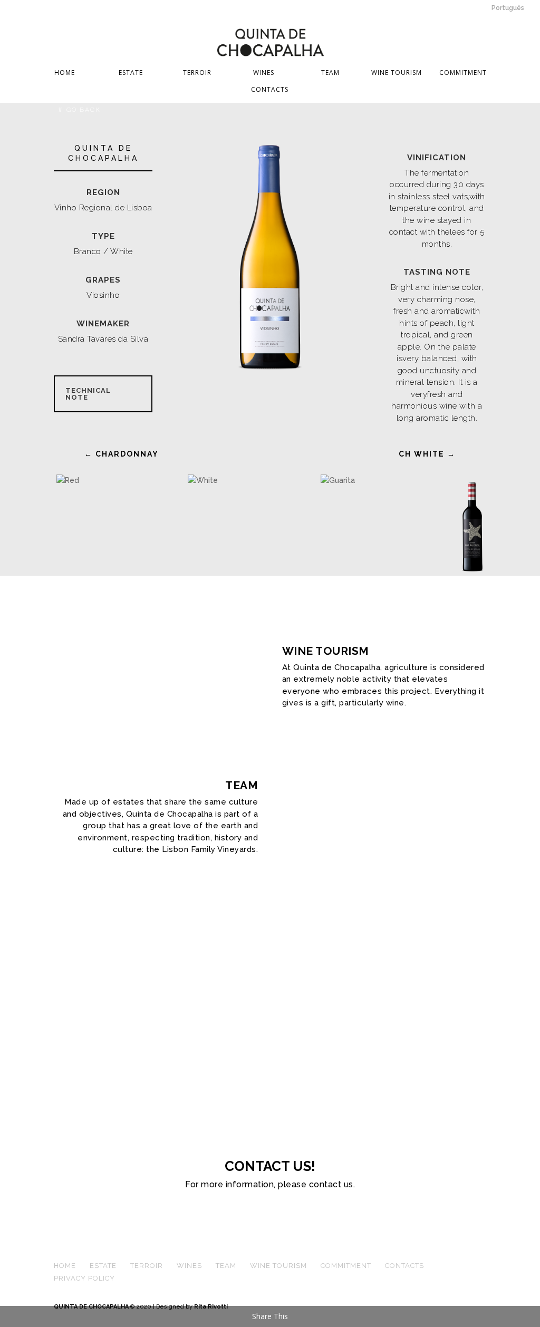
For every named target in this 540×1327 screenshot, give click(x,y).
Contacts (269, 90)
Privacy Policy (84, 1278)
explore (309, 728)
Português (507, 8)
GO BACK (83, 109)
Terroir (197, 73)
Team (330, 73)
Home (64, 73)
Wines (263, 73)
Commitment (463, 73)
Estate (131, 73)
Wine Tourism (396, 73)
